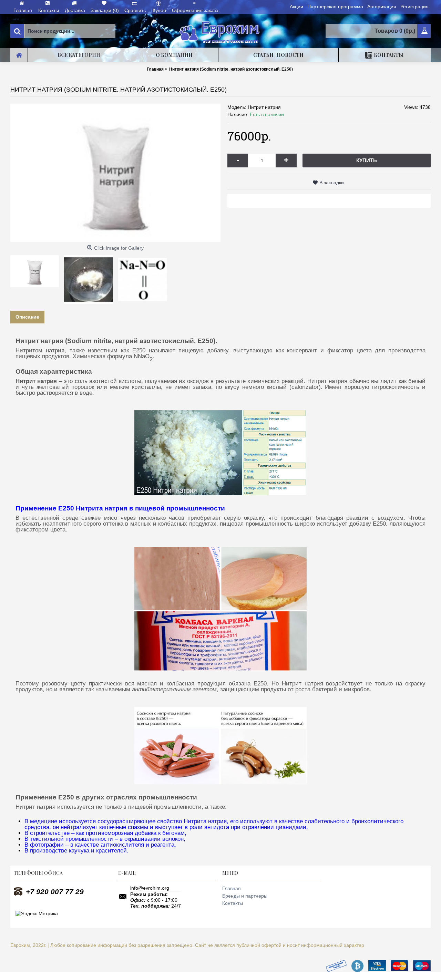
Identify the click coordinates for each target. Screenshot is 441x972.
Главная (231, 888)
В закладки (331, 182)
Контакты (232, 903)
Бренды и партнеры (244, 896)
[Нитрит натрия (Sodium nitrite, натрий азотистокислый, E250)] (115, 173)
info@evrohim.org (149, 888)
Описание (27, 317)
